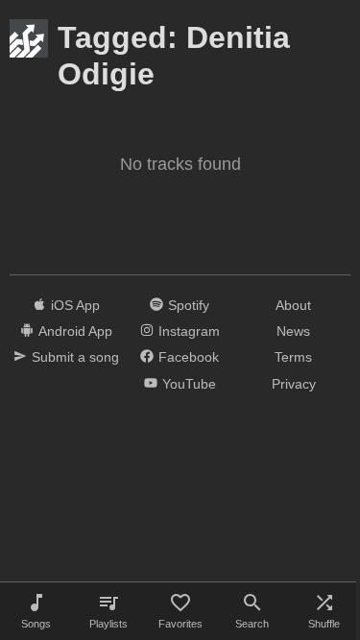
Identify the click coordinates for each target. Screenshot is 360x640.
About (293, 305)
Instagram (189, 331)
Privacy (294, 383)
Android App (75, 331)
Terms (293, 357)
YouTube (189, 383)
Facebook (188, 357)
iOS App (75, 305)
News (293, 331)
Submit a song (75, 357)
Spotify (188, 305)
